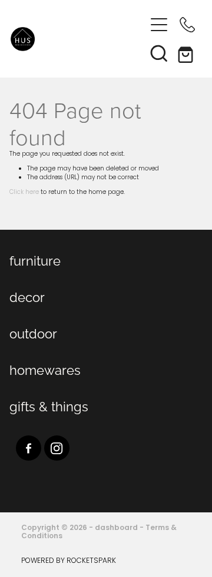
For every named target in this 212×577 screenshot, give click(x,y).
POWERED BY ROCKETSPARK (68, 561)
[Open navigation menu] (159, 25)
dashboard (116, 528)
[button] (159, 53)
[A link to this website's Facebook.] (28, 448)
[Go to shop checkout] (187, 53)
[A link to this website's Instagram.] (56, 448)
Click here (24, 192)
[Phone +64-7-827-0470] (187, 25)
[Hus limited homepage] (78, 39)
